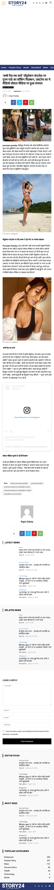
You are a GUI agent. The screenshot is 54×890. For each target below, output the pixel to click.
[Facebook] (33, 3)
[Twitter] (39, 3)
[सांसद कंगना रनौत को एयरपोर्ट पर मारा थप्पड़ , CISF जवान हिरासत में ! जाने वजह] (10, 552)
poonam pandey (37, 483)
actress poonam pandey (19, 483)
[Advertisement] (27, 35)
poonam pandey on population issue (17, 487)
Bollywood (8, 87)
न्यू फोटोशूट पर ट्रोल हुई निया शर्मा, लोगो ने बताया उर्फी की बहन (34, 593)
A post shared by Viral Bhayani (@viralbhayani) (29, 447)
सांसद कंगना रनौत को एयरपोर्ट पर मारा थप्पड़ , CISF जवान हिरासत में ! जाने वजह (35, 551)
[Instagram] (36, 3)
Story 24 (21, 555)
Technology (23, 576)
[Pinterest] (25, 102)
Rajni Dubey (14, 96)
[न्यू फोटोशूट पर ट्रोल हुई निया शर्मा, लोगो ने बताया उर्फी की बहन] (10, 594)
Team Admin (23, 586)
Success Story (24, 562)
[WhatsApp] (43, 3)
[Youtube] (46, 3)
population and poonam (12, 494)
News (21, 547)
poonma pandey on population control (17, 490)
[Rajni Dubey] (5, 96)
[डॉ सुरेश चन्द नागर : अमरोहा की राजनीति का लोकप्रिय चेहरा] (10, 567)
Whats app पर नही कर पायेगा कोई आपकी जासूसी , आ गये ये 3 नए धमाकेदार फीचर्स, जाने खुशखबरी (34, 580)
